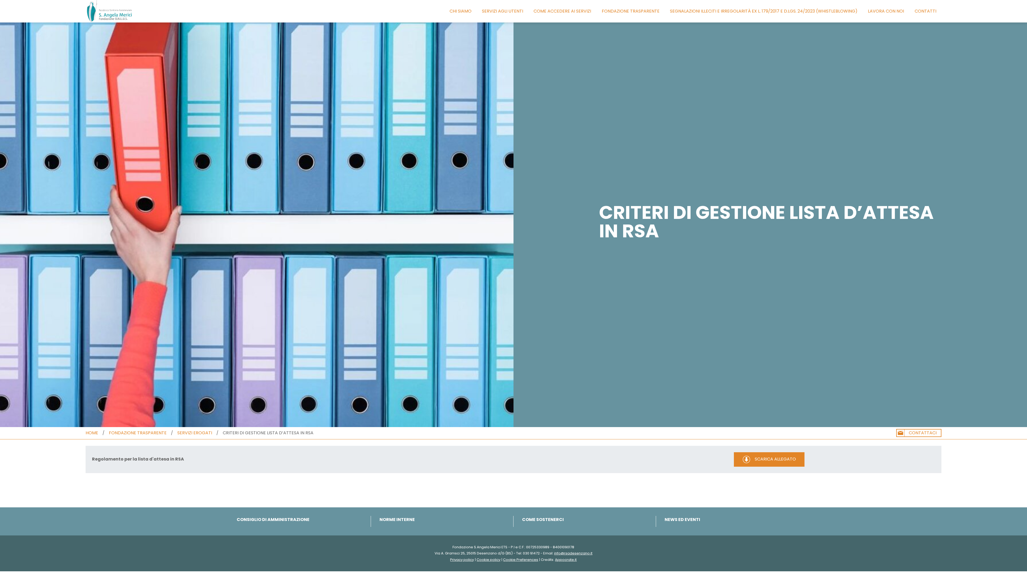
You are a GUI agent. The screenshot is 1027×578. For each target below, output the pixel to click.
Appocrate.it (566, 559)
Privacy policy (462, 559)
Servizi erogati (194, 433)
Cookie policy (488, 559)
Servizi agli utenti (502, 11)
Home (92, 433)
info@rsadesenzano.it (573, 553)
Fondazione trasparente (631, 11)
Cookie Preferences (520, 559)
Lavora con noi (886, 11)
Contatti (925, 11)
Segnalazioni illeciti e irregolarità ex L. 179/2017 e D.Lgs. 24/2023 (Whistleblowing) (763, 11)
